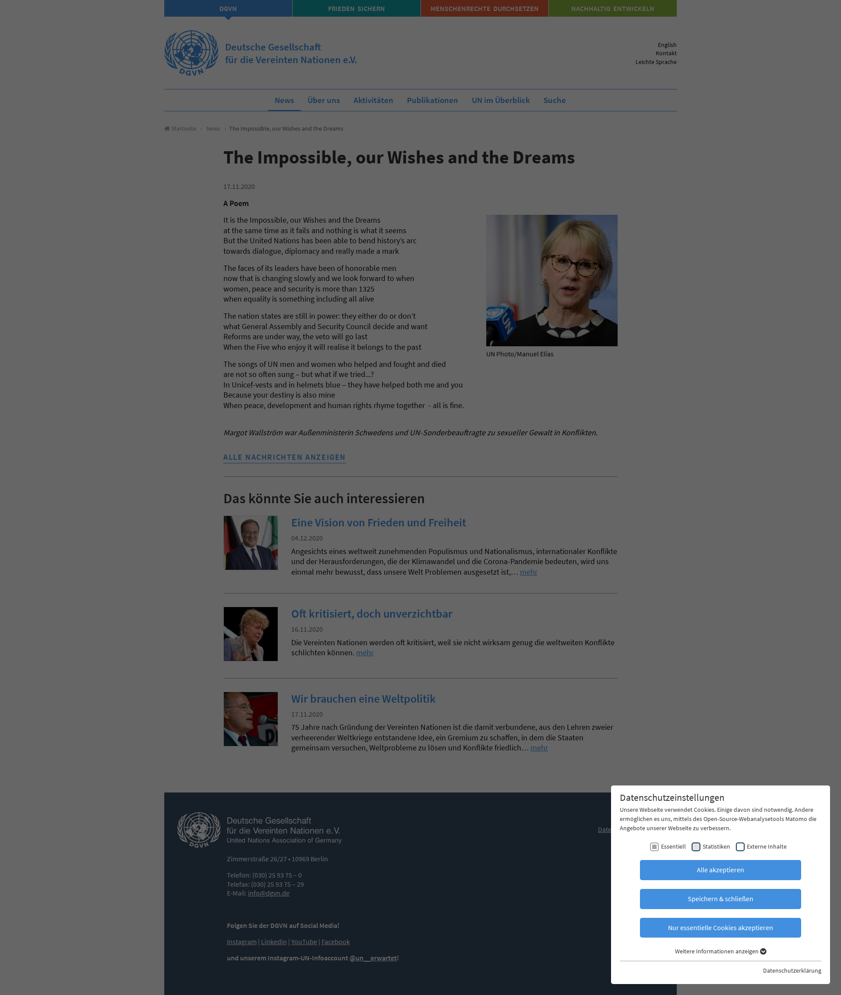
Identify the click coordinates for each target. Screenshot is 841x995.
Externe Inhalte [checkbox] (767, 846)
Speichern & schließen (720, 898)
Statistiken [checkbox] (716, 846)
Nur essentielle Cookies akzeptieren (720, 927)
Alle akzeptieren (720, 869)
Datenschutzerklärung (792, 970)
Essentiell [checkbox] (673, 846)
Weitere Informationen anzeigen (717, 951)
